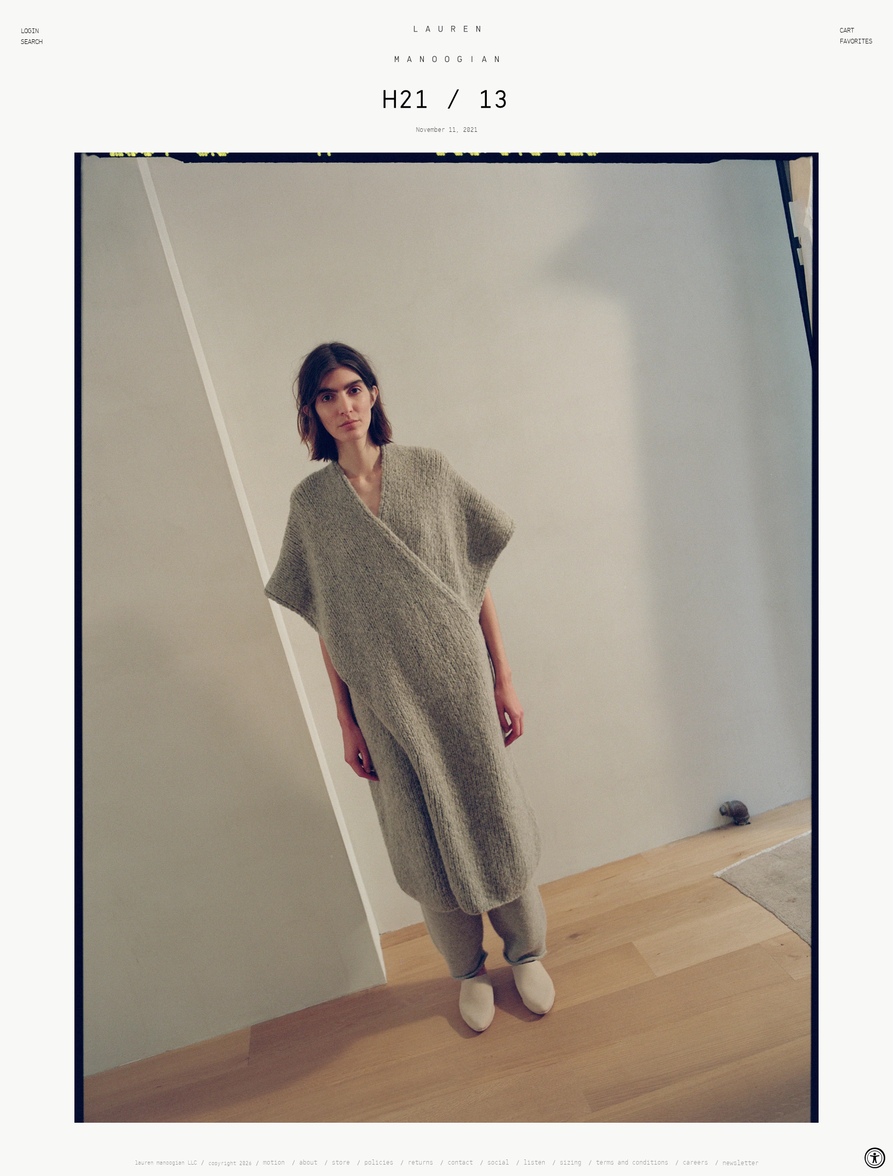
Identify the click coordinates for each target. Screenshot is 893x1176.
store (341, 1162)
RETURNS (420, 1162)
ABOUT (308, 1162)
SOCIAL (498, 1162)
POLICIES (378, 1162)
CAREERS (695, 1162)
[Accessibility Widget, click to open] (875, 1158)
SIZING (570, 1162)
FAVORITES (856, 41)
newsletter (740, 1163)
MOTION (274, 1162)
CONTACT (460, 1162)
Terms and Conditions (632, 1162)
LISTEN (534, 1162)
